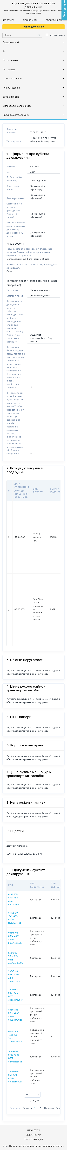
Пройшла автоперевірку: (16, 115)
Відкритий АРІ (30, 20)
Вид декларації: (11, 42)
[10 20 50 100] (32, 1095)
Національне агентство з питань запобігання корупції (36, 1146)
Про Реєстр (8, 20)
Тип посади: (9, 69)
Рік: (4, 51)
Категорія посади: (12, 78)
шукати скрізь (57, 35)
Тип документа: (11, 60)
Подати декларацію (34, 26)
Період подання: (11, 87)
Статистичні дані (54, 20)
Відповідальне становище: (17, 106)
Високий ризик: (11, 96)
